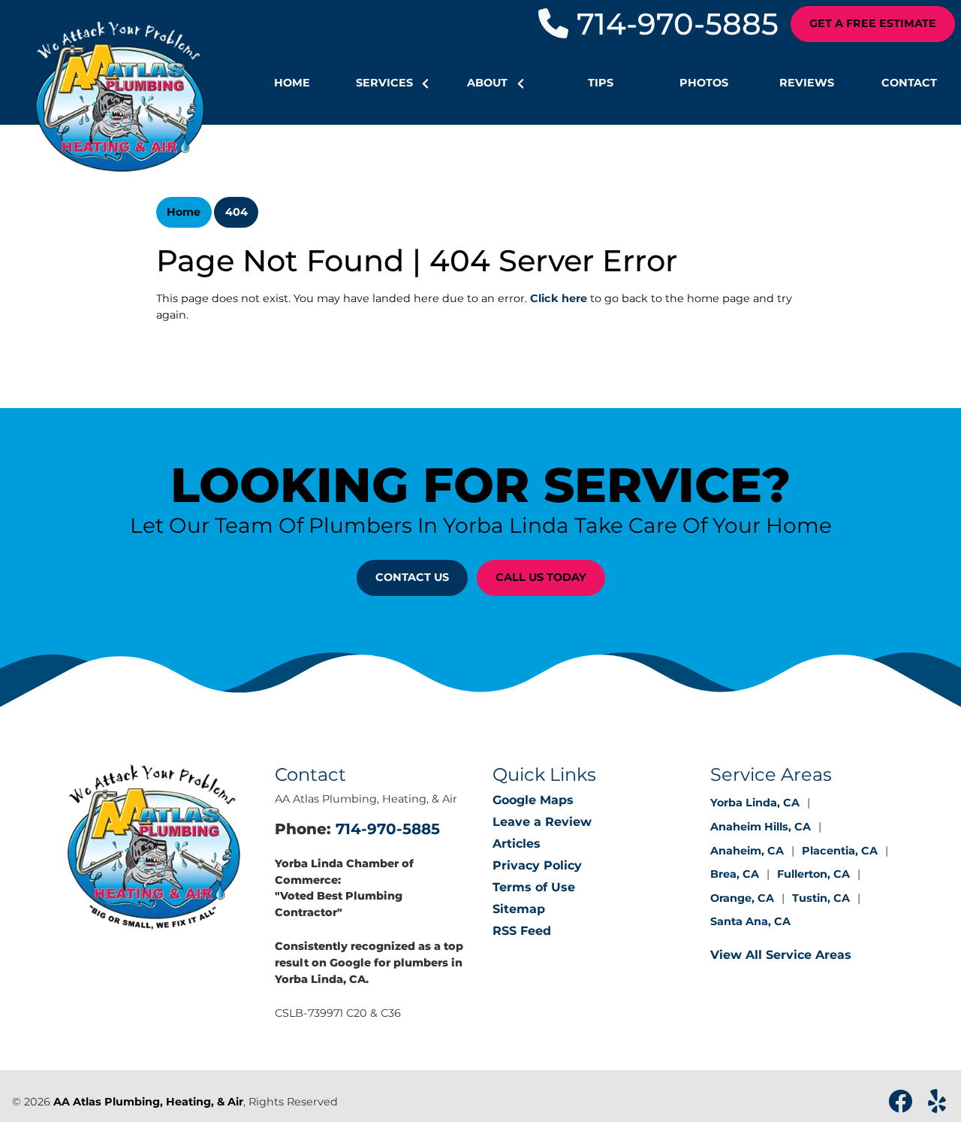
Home (183, 212)
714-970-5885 (673, 23)
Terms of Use (534, 887)
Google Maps (533, 800)
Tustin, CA (821, 898)
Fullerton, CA (813, 874)
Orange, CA (742, 898)
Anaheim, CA (747, 850)
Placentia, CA (840, 850)
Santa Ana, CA (750, 921)
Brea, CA (734, 874)
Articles (517, 843)
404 (236, 212)
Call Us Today (541, 577)
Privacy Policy (537, 865)
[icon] (902, 1106)
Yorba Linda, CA (755, 802)
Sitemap (519, 909)
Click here (558, 298)
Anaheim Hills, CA (760, 826)
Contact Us (412, 577)
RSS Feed (522, 931)
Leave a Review (542, 822)
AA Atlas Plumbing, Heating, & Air (148, 1101)
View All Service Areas (780, 955)
